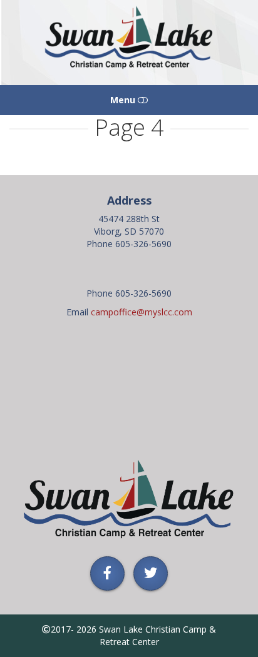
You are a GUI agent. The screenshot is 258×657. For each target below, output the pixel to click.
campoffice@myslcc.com (141, 312)
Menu (124, 100)
